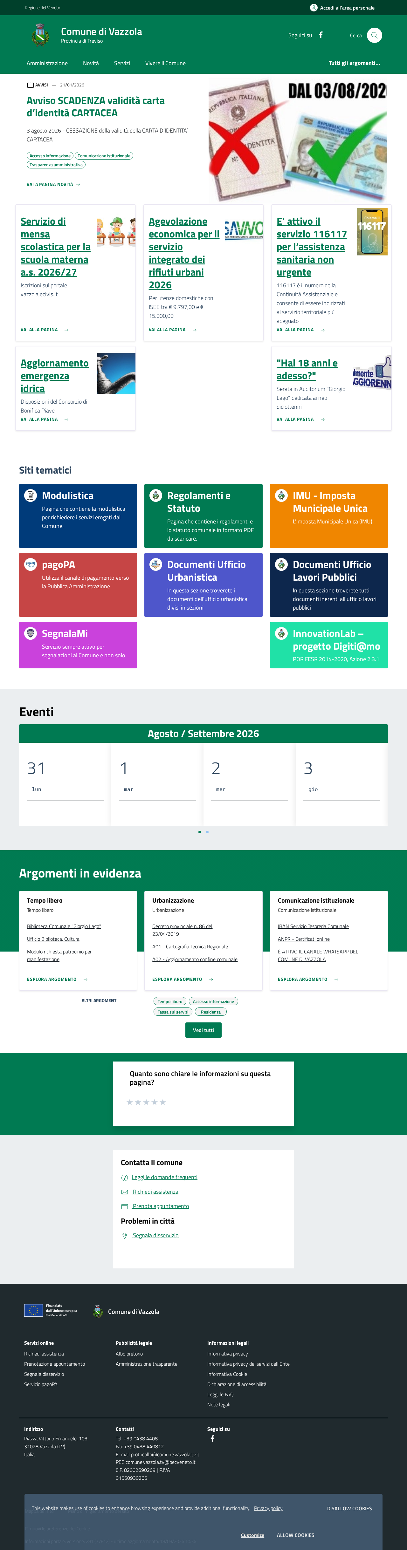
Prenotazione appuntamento (54, 1364)
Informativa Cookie (227, 1374)
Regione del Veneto (42, 7)
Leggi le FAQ (220, 1394)
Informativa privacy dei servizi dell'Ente (248, 1364)
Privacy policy (268, 1508)
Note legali (218, 1404)
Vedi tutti (203, 1030)
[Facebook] (318, 35)
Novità (91, 63)
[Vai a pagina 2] (207, 832)
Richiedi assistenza (44, 1353)
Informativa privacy (227, 1353)
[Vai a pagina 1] (199, 832)
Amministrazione (47, 63)
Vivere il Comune (165, 63)
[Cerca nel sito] (374, 35)
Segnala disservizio (44, 1374)
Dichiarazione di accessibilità (236, 1384)
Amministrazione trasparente (146, 1364)
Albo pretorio (129, 1353)
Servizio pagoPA (41, 1384)
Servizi (122, 63)
